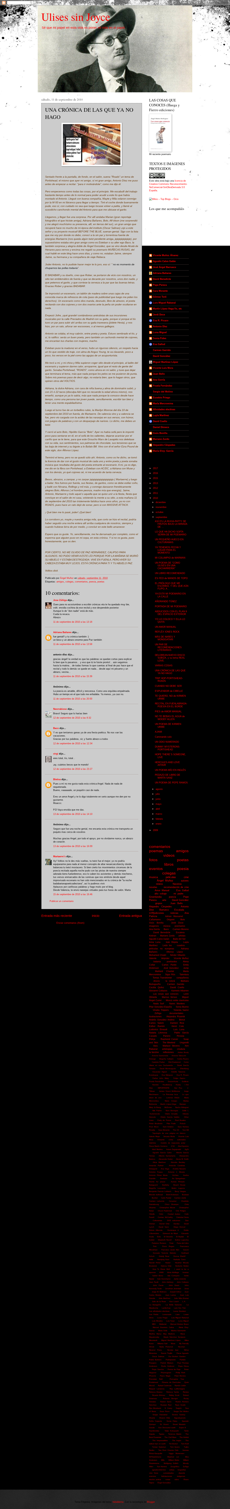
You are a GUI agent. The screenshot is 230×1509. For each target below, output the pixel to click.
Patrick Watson (166, 1363)
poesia (92, 581)
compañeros (182, 978)
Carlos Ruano (183, 1059)
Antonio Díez (160, 326)
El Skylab (180, 1237)
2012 (156, 488)
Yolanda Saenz (181, 1010)
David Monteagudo (168, 1069)
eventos (156, 869)
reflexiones (168, 1052)
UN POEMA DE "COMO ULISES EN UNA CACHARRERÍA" (167, 565)
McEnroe (168, 1107)
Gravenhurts (173, 1081)
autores (185, 880)
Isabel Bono (157, 1276)
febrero (160, 819)
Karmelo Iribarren (180, 991)
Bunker (155, 1198)
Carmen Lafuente (156, 1201)
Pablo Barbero (155, 1360)
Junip (186, 968)
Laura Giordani (179, 1311)
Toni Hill (185, 1130)
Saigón (179, 1408)
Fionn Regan (168, 1246)
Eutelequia (153, 1075)
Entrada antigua (130, 916)
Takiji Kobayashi (172, 1431)
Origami (170, 919)
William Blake (173, 1460)
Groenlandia (155, 896)
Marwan (183, 1104)
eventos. (152, 1476)
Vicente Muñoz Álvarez (165, 255)
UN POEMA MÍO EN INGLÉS (170, 770)
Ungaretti (184, 1043)
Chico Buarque (172, 1204)
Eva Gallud (159, 344)
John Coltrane (183, 1282)
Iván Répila (172, 942)
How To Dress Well (161, 1269)
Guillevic (185, 1081)
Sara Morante (160, 291)
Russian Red (165, 1405)
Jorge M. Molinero (159, 1292)
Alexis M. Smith (182, 1159)
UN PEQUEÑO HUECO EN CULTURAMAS (169, 540)
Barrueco (164, 909)
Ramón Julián (180, 1386)
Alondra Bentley (178, 1162)
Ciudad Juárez (174, 1214)
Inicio (95, 916)
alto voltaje (161, 893)
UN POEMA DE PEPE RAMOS (171, 782)
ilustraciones (155, 1016)
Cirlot (161, 1214)
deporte (182, 1473)
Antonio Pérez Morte (158, 1175)
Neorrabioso (60, 709)
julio (158, 794)
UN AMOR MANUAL (165, 627)
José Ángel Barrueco (164, 267)
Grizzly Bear (164, 1256)
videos (169, 855)
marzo (159, 814)
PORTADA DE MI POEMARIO (171, 606)
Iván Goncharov (164, 1279)
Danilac (177, 1224)
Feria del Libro (183, 1243)
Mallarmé (163, 1324)
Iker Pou (178, 1088)
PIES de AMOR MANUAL (168, 711)
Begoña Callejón (166, 1059)
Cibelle (152, 1214)
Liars (178, 1314)
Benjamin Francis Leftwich (160, 1191)
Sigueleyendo (180, 1418)
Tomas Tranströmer (162, 978)
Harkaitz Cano (179, 1259)
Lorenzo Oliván (173, 1098)
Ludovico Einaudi (158, 1029)
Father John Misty (161, 1078)
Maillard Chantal (164, 971)
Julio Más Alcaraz (181, 1298)
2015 (156, 478)
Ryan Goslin (180, 1405)
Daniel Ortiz (164, 1224)
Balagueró (153, 1185)
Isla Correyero (173, 1276)
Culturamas (157, 1220)
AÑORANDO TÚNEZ (166, 601)
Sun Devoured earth (167, 1428)
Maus (182, 1334)
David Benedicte (162, 279)
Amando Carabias (177, 1166)
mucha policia (155, 1479)
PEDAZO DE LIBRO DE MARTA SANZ (167, 776)
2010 (156, 498)
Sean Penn (165, 1411)
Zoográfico (175, 1467)
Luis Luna (178, 1029)
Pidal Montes (180, 1376)
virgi (55, 753)
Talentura (184, 974)
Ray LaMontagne (177, 1389)
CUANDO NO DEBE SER (168, 686)
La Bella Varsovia (174, 1305)
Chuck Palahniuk (165, 1211)
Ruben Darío (165, 1402)
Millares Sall (162, 1343)
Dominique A (173, 1230)
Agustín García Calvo (162, 1153)
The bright (176, 1440)
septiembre (162, 517)
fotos (153, 860)
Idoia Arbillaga (173, 1272)
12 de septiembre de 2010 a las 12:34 (72, 743)
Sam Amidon (168, 1127)
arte (164, 900)
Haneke (155, 1085)
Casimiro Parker (158, 1062)
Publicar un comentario (61, 901)
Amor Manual (162, 890)
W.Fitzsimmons (155, 1457)
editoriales (181, 1140)
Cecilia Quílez (156, 987)
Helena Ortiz (166, 1266)
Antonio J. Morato (176, 1172)
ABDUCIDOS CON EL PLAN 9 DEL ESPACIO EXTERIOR (171, 612)
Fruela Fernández (162, 385)
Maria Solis (162, 1331)
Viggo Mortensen (177, 1453)
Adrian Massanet (174, 916)
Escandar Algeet (160, 1072)
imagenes (154, 926)
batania (157, 962)
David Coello (160, 421)
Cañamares (155, 919)
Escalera (180, 932)
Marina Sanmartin (178, 1331)
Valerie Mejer (154, 1136)
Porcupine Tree (177, 1379)
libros (169, 864)
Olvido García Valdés (169, 1117)
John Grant (174, 1285)
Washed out (173, 1457)
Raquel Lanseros (156, 1389)
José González (171, 968)
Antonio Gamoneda (160, 1056)
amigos (60, 581)
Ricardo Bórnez (158, 1395)
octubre (160, 512)
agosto (159, 789)
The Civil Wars (170, 1437)
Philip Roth (180, 1373)
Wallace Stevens (171, 1046)
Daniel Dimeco (161, 427)
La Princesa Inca (170, 1094)
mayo (159, 804)
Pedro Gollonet (167, 1366)
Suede (152, 1428)
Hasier (168, 1263)
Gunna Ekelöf (179, 1256)
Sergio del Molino (163, 391)
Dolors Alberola (155, 1230)
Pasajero (153, 1363)
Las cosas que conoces (165, 994)
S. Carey (168, 1408)
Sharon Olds (164, 1418)
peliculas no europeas (161, 949)
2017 (156, 468)
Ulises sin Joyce (75, 16)
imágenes (181, 1476)
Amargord (153, 1169)
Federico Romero (159, 1243)
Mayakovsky (154, 1337)
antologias (167, 1049)
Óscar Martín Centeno (158, 1146)
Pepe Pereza (160, 285)
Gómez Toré (159, 296)
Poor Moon (154, 1127)
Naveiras (177, 884)
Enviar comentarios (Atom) (70, 923)
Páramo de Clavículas (171, 1382)
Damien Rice (177, 1023)
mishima (152, 1143)
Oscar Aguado (182, 1353)
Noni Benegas (172, 1111)
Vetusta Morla (169, 1136)
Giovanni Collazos (158, 991)
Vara (155, 1046)
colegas (69, 581)
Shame (152, 1418)
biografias (182, 1470)
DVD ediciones (173, 1220)
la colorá (170, 981)
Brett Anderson (172, 1195)
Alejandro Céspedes (164, 445)
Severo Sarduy (178, 1415)
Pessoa (180, 1036)
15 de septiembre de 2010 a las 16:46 (72, 894)
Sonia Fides (159, 338)
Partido (183, 1360)
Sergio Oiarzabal (160, 1415)
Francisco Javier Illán (170, 1250)
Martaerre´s (59, 856)
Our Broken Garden (177, 1356)
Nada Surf (158, 1004)
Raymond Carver (169, 1039)
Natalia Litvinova (158, 1033)
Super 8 (182, 1428)
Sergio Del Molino (181, 1411)
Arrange (152, 1059)
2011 (156, 493)
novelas (153, 887)
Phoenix (152, 1376)
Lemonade (166, 1314)
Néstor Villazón (177, 955)
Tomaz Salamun (159, 1447)
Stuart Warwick (179, 1424)
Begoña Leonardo (157, 1188)
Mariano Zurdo (161, 439)
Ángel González (164, 1483)
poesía (172, 896)
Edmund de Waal (170, 1233)
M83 (154, 1324)
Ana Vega (165, 1169)
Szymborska (154, 1431)
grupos (158, 903)
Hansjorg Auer (163, 1259)
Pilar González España (160, 1007)
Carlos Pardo (169, 965)
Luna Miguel (160, 332)
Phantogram (166, 1373)
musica (153, 877)
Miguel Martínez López (165, 362)
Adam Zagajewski (173, 1149)
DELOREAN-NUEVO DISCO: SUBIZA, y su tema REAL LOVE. (170, 658)
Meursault (153, 1340)
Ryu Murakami (155, 1408)
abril (158, 808)
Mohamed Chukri (157, 955)
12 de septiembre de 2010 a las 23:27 (72, 769)
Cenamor (172, 1201)
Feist (171, 1243)
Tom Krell (185, 1444)
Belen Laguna (178, 1188)
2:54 (173, 1146)
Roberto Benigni (170, 1398)
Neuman (181, 1347)
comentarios (81, 581)
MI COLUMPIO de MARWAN (170, 557)
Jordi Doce (159, 314)
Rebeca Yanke (172, 1392)
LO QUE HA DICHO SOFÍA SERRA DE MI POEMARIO (170, 533)
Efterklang (184, 1069)
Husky (178, 1085)
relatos (159, 884)
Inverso (186, 1272)
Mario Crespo (171, 1101)
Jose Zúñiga (60, 600)
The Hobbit (184, 1437)
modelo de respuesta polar (173, 1143)
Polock (182, 1123)
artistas (181, 936)
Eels (159, 1237)
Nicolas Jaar (173, 1350)
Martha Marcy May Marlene (162, 1334)
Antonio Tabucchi (179, 1056)
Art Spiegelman (178, 1178)
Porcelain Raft (156, 1379)
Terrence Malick (174, 1434)
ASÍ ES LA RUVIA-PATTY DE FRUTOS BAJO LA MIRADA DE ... (171, 524)
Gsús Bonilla (160, 433)
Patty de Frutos (164, 1120)
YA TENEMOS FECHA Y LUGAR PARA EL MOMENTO (168, 550)
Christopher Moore (167, 1208)
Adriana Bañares (62, 632)
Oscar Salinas (158, 1356)
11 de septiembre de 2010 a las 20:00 (72, 698)
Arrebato (163, 1178)
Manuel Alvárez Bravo (179, 1324)
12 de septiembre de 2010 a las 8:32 (72, 717)
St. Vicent (164, 1424)
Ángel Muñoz (165, 880)
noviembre (161, 507)
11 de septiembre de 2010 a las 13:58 (72, 644)
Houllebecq (167, 1085)
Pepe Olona (183, 1366)
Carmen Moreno (181, 929)
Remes (186, 1392)
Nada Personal (166, 1347)
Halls (151, 1259)
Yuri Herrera (162, 1467)
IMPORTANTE (163, 1088)
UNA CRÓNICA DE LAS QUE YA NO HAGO (170, 672)
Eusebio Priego (161, 397)
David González (161, 356)
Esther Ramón (157, 1026)
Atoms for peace (157, 1182)
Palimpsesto (171, 1360)
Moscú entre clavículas (177, 1000)
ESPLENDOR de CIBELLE (169, 691)
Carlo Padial (166, 1198)
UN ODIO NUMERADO (167, 741)
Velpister (165, 958)
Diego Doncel (179, 1227)
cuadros (181, 945)
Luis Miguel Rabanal (164, 302)
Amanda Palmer (156, 1166)
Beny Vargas (180, 1191)
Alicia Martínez (159, 1162)
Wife (163, 1460)
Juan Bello (159, 373)
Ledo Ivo (167, 945)
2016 (156, 473)
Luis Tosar (170, 1321)
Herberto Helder (182, 1266)
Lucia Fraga (162, 1318)
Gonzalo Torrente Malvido (164, 1253)
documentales (176, 1013)
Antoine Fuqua (156, 1172)
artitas (171, 1470)
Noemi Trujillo (166, 1353)
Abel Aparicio (183, 1146)
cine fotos (153, 1473)
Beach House (179, 1185)
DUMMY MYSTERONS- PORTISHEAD (167, 748)
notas (167, 1479)
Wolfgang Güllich (171, 1463)
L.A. (184, 1301)
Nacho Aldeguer (182, 1107)
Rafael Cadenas (164, 1386)
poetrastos (172, 962)
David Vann (164, 1227)
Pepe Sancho (158, 1369)
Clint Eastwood (174, 1062)
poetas (100, 581)
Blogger (151, 1502)
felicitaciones (166, 1476)
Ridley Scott (174, 1395)
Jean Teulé (153, 1282)
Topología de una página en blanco (168, 1133)
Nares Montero (177, 1004)
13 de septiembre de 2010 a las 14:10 (72, 814)
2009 (156, 830)
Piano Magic (165, 1376)
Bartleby (165, 1185)
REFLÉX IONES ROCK (167, 631)
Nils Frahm (157, 1111)
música (166, 926)
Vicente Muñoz (181, 958)
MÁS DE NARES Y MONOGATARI (165, 638)
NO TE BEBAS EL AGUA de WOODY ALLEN (170, 717)
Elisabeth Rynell (164, 1240)
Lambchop (166, 1308)
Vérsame (161, 1140)
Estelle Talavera (178, 1072)
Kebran (152, 936)
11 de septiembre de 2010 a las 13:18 (72, 622)
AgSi (187, 1149)
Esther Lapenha (182, 1240)
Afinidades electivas (164, 409)
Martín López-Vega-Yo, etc (167, 308)
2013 (156, 483)
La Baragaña (155, 1305)
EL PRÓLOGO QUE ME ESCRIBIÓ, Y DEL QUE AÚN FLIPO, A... (171, 586)
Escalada (179, 909)
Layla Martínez (161, 415)
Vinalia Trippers (161, 1010)
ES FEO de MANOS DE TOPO (171, 578)
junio (158, 799)
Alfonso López (174, 952)
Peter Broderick (155, 1123)
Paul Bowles (180, 1120)
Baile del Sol (179, 939)
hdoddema (118, 1502)
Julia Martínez (164, 1298)
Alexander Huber (166, 1159)
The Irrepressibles (160, 1440)
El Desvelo (168, 1237)
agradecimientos (159, 1470)
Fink (155, 1246)
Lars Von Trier (180, 1308)
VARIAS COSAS (163, 665)
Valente (153, 958)
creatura (181, 1049)
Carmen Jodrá (180, 1198)
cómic (171, 1140)
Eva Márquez (167, 1075)
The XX (176, 1130)
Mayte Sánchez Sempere (175, 1337)
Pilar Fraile (171, 1123)
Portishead (153, 1382)
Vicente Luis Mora (163, 368)
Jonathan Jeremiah (173, 1289)
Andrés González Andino (161, 1020)
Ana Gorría (159, 379)
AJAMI (158, 731)
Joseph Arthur (175, 1292)
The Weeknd (169, 1043)
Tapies (161, 1434)
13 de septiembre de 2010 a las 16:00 (72, 846)
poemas (156, 851)
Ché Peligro (181, 1211)
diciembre (161, 502)
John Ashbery (167, 1282)
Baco (56, 728)
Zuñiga (186, 1467)
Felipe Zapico (179, 1078)
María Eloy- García (163, 451)
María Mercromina (163, 403)
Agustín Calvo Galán (164, 261)
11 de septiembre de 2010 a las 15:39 (72, 676)
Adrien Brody (183, 1052)
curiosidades (168, 1473)
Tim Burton (173, 1444)
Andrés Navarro (179, 1169)
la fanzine (154, 1052)
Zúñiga (158, 1013)
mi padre (178, 893)
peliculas (171, 877)
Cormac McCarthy (165, 1217)
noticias (174, 913)
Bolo (182, 919)
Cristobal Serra (182, 1217)
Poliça (152, 1039)
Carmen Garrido (162, 350)
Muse (173, 1343)
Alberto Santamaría (167, 1156)
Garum (186, 1250)
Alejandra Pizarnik (175, 1016)
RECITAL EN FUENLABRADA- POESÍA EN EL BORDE (171, 705)
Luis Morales (157, 1321)
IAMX (161, 1272)
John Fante (158, 1285)
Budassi (185, 1195)
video (176, 1479)
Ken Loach (174, 1301)
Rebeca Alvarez (155, 1392)
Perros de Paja (174, 1369)
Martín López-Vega (168, 1104)
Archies (175, 1175)
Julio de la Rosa (159, 1301)
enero (159, 823)
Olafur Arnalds (171, 1114)
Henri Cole (178, 1026)
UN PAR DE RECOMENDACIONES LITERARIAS (168, 647)
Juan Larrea (170, 1295)
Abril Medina (157, 1149)
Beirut (182, 1020)
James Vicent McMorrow (169, 1091)
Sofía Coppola (155, 1421)
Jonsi (186, 1289)
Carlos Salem (156, 1023)
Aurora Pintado (178, 1182)
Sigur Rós (170, 974)
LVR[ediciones (156, 913)
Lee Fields (153, 1314)
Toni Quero (175, 1447)
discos (156, 981)
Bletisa (57, 779)
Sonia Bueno (182, 1007)
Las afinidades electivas (159, 1311)
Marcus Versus (169, 997)
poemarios (180, 926)
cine (186, 877)
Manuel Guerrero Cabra (163, 1327)
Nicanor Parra (155, 1350)
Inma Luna (154, 942)
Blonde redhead (156, 1195)
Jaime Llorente (180, 1279)
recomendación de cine (176, 887)
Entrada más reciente (56, 916)
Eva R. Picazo (160, 320)
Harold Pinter (155, 1263)
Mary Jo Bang (155, 1107)
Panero (166, 1036)
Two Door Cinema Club (168, 1450)
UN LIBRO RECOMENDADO (170, 573)
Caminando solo (163, 736)
